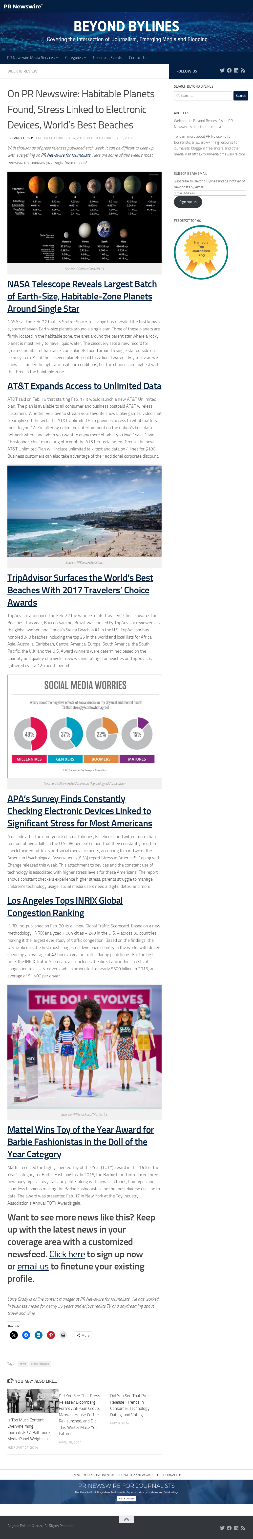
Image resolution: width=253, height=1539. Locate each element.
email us (33, 1266)
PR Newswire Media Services (31, 57)
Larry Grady (23, 138)
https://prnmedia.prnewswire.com (218, 154)
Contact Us (138, 57)
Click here (67, 1254)
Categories (74, 57)
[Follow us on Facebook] (229, 70)
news (23, 1363)
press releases (40, 1363)
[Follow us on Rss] (243, 70)
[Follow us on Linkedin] (236, 70)
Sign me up (188, 202)
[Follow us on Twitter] (222, 70)
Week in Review (22, 71)
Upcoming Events (107, 57)
